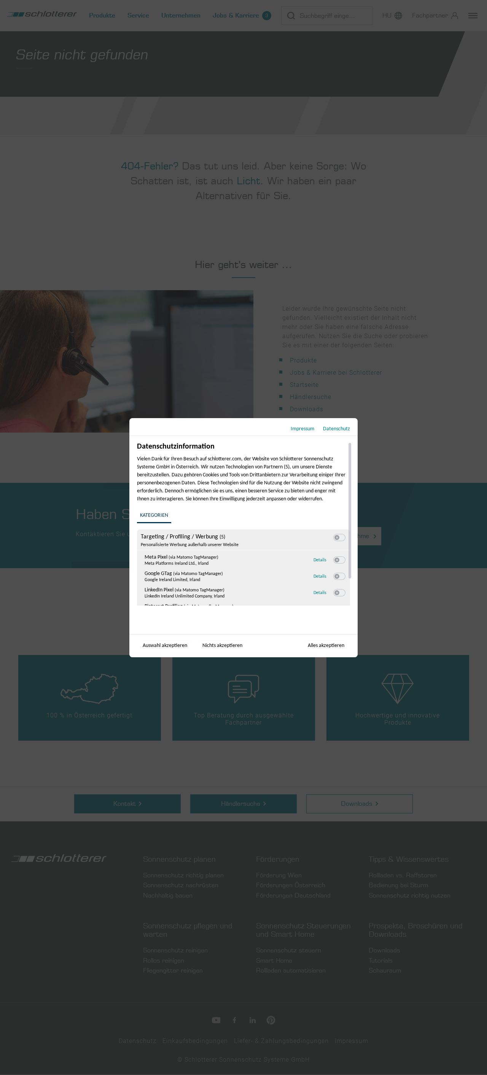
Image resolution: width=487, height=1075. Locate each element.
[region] (244, 523)
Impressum (302, 429)
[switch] (339, 537)
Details (320, 560)
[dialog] (243, 537)
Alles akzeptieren (326, 646)
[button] (336, 537)
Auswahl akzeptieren (165, 646)
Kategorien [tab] (154, 515)
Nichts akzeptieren (222, 646)
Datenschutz (336, 429)
